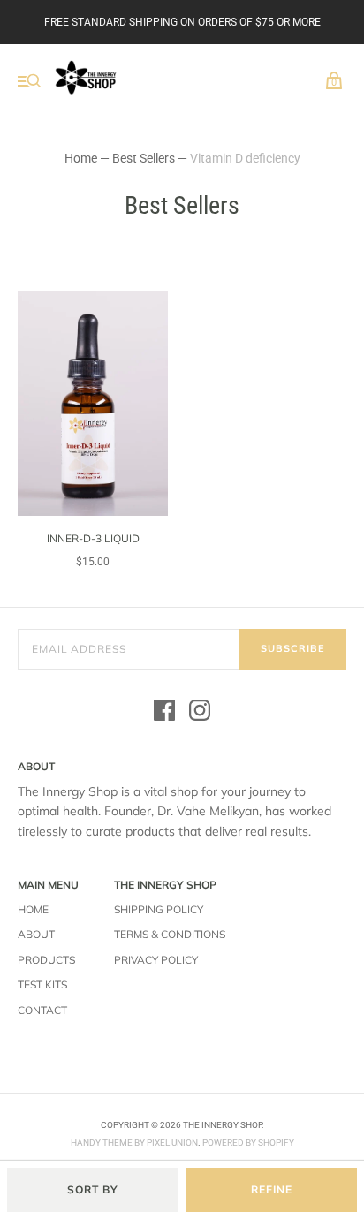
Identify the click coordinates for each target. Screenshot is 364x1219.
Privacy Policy (156, 959)
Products (46, 959)
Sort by (92, 1189)
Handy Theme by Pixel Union (134, 1142)
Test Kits (42, 984)
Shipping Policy (158, 909)
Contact (42, 1010)
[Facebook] (164, 713)
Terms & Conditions (169, 934)
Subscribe (293, 648)
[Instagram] (199, 713)
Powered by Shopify (248, 1142)
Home (80, 158)
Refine (271, 1189)
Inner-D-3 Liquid (93, 538)
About (36, 934)
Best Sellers (143, 158)
